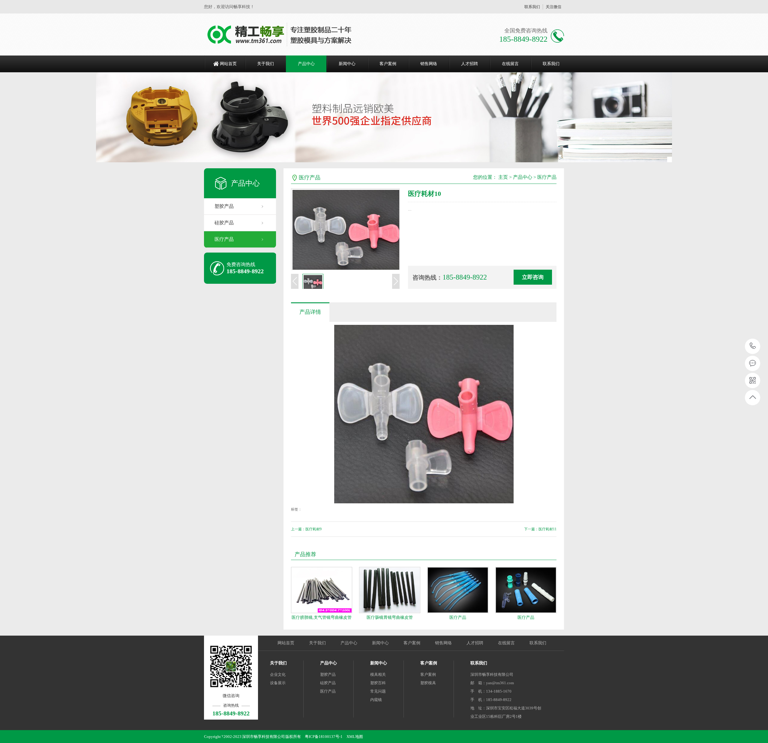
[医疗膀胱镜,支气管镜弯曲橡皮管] (321, 590)
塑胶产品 (224, 206)
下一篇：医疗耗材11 (540, 529)
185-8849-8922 (753, 346)
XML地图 (354, 736)
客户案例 (388, 63)
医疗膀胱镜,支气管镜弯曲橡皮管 (322, 617)
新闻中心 (347, 63)
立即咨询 (533, 277)
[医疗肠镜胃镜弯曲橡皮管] (389, 590)
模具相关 (378, 674)
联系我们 (532, 6)
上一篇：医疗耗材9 (306, 529)
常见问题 (378, 691)
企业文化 (278, 674)
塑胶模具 (428, 683)
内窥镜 (376, 699)
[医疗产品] (457, 590)
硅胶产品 (224, 222)
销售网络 (428, 63)
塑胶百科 (378, 683)
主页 (503, 177)
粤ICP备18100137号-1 (324, 736)
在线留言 (510, 63)
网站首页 (228, 63)
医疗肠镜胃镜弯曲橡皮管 (390, 617)
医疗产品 (224, 239)
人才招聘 (469, 63)
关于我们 (265, 63)
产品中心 (306, 63)
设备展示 (278, 683)
